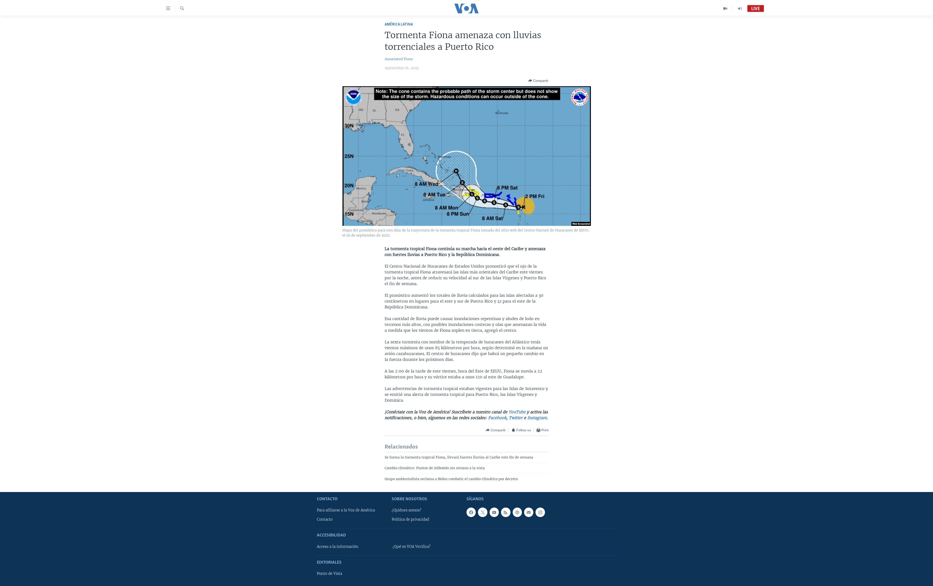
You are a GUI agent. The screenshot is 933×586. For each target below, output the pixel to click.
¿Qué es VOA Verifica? (412, 546)
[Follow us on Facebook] (471, 512)
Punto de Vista (329, 573)
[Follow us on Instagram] (540, 512)
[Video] (725, 8)
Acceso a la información (337, 546)
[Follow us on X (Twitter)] (482, 512)
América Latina (399, 24)
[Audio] (740, 8)
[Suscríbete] (528, 512)
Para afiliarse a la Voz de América (346, 510)
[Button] (538, 81)
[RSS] (505, 512)
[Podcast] (517, 512)
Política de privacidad (410, 519)
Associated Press (399, 59)
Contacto (325, 519)
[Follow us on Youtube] (494, 512)
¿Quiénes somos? (406, 510)
